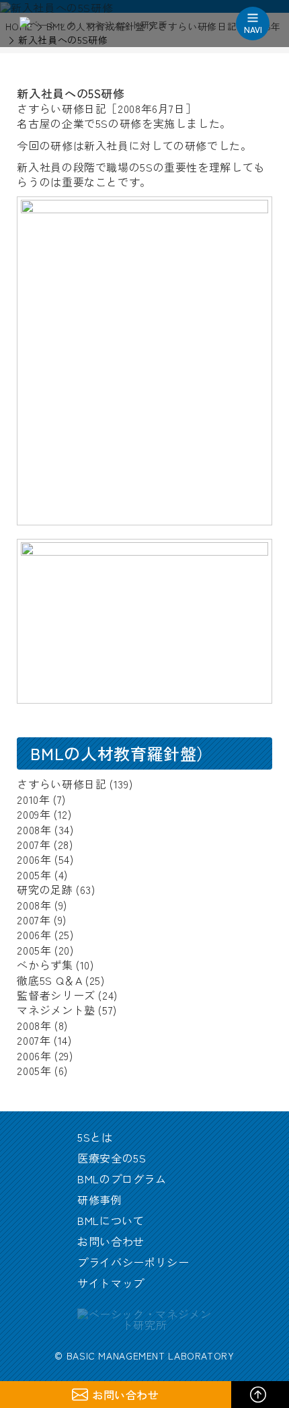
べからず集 (45, 965)
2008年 (34, 829)
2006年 (34, 859)
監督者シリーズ (56, 995)
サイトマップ (110, 1283)
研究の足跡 (45, 889)
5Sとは (95, 1137)
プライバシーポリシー (133, 1262)
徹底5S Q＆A (49, 980)
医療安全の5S (111, 1158)
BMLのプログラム (122, 1179)
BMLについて (110, 1220)
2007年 (33, 844)
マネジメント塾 (56, 1010)
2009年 (33, 814)
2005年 (34, 874)
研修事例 (99, 1199)
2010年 (33, 799)
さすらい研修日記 (61, 784)
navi (253, 29)
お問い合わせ (110, 1241)
